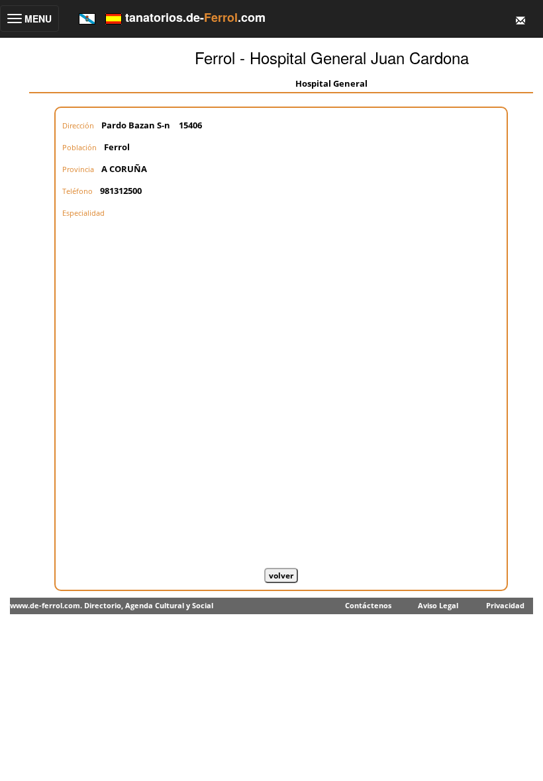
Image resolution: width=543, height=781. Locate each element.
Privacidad (505, 605)
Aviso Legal (438, 605)
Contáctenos (368, 605)
